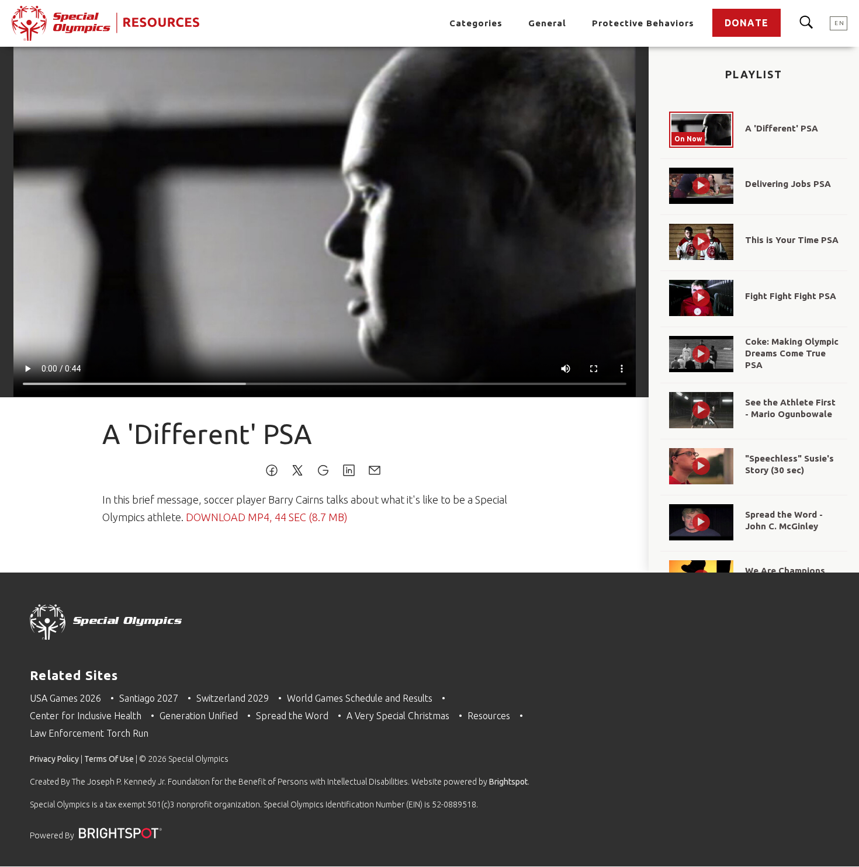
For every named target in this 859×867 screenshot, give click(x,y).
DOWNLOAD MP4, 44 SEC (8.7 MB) (267, 517)
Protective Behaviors (643, 23)
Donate (746, 23)
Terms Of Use (109, 759)
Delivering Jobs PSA (788, 184)
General (547, 23)
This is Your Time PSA (792, 240)
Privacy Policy (54, 759)
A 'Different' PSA (781, 128)
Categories (476, 23)
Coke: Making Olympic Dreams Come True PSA (792, 353)
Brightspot (508, 781)
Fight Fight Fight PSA (790, 296)
